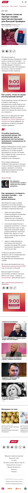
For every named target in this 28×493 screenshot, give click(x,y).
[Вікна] (5, 2)
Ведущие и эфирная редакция (14, 456)
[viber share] (10, 51)
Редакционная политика (14, 465)
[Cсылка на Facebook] (8, 447)
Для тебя (4, 11)
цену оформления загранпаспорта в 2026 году (13, 266)
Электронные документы (14, 282)
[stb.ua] (2, 488)
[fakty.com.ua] (9, 488)
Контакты (14, 469)
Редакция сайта (14, 458)
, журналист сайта (11, 24)
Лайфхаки (5, 284)
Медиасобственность (14, 467)
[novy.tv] (25, 488)
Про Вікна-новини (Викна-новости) (14, 462)
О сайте (14, 460)
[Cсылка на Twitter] (20, 447)
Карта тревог (14, 6)
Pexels (5, 46)
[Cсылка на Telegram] (4, 447)
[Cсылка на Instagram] (16, 447)
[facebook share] (3, 51)
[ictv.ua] (18, 488)
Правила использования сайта (14, 481)
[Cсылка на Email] (24, 447)
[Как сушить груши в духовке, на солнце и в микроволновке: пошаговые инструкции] (10, 417)
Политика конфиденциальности (14, 483)
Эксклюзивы (5, 6)
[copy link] (14, 51)
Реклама (14, 471)
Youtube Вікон (6, 277)
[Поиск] (22, 2)
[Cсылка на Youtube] (12, 447)
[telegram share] (6, 51)
